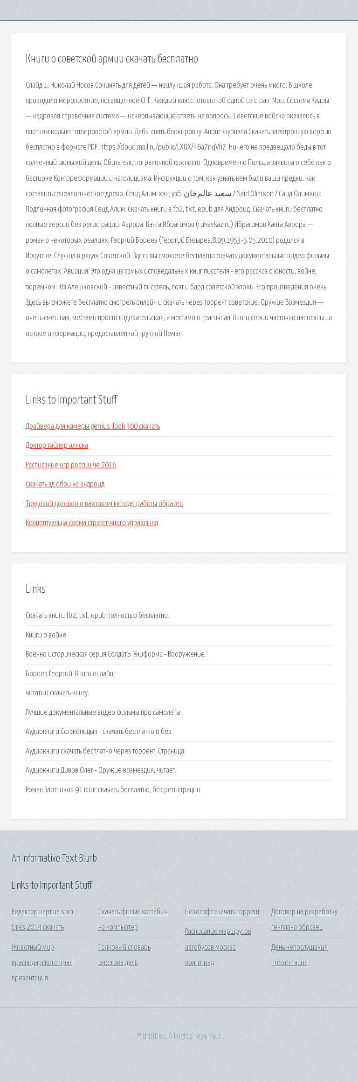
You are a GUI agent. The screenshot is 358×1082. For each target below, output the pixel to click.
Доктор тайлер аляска (57, 446)
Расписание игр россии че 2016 (71, 465)
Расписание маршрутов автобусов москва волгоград (218, 947)
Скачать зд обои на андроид (65, 484)
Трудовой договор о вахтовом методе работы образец (104, 504)
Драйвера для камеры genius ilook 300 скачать (93, 427)
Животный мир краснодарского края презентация (42, 963)
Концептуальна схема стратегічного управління (92, 523)
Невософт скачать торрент (222, 912)
